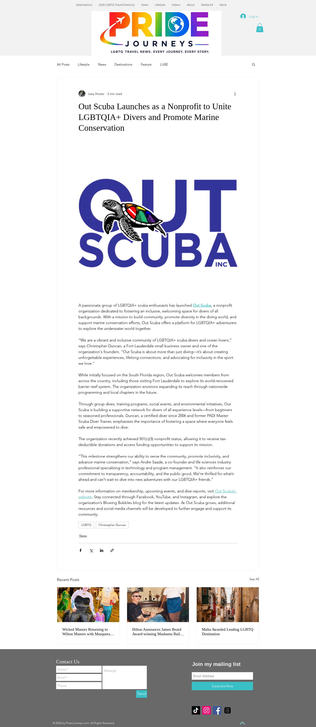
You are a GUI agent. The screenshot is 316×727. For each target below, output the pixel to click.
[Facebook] (217, 710)
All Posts (63, 64)
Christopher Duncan (112, 525)
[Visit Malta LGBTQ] (228, 604)
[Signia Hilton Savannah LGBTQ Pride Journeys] (158, 604)
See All (254, 579)
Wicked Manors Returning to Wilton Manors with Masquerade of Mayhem (88, 631)
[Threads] (227, 710)
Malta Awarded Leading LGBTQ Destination (227, 631)
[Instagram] (206, 710)
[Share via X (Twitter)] (91, 550)
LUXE (164, 64)
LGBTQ (86, 525)
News (102, 64)
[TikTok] (196, 710)
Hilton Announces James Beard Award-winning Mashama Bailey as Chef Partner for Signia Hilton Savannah (158, 631)
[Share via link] (112, 550)
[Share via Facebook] (80, 550)
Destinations (123, 64)
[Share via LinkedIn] (102, 550)
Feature (146, 64)
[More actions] (235, 93)
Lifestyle (83, 64)
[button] (260, 27)
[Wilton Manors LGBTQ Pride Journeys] (88, 604)
